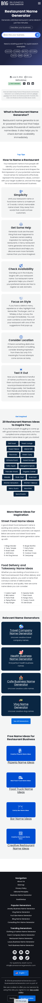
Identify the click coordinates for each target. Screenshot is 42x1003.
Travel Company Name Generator (21, 632)
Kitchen (33, 51)
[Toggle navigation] (39, 3)
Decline (12, 998)
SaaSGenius (21, 899)
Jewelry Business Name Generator (21, 909)
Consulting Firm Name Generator (21, 922)
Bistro (25, 51)
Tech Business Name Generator (21, 945)
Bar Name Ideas (21, 819)
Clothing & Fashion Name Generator (21, 931)
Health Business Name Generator (21, 657)
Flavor (9, 51)
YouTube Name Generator (21, 915)
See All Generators (21, 721)
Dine (20, 55)
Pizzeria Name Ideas (21, 762)
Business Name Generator (21, 895)
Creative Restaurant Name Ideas (21, 847)
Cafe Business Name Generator (21, 683)
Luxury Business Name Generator (21, 942)
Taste (13, 55)
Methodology (21, 80)
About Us (21, 881)
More (26, 55)
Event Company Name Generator (21, 935)
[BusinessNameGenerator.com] (12, 3)
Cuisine (17, 51)
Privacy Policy (21, 888)
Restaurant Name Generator (21, 938)
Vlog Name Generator (21, 705)
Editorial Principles (21, 892)
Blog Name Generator (21, 919)
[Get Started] (37, 35)
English (22, 973)
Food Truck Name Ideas (21, 790)
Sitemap (21, 885)
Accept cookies (27, 998)
